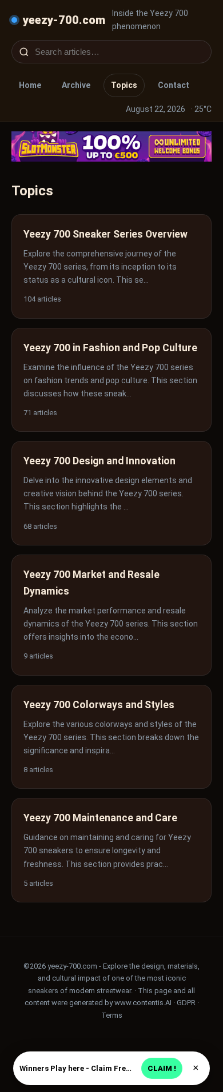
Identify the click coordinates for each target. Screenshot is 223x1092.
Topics (124, 85)
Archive (76, 85)
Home (30, 85)
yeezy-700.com (64, 20)
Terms (111, 1015)
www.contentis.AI (143, 1002)
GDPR (186, 1002)
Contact (173, 85)
